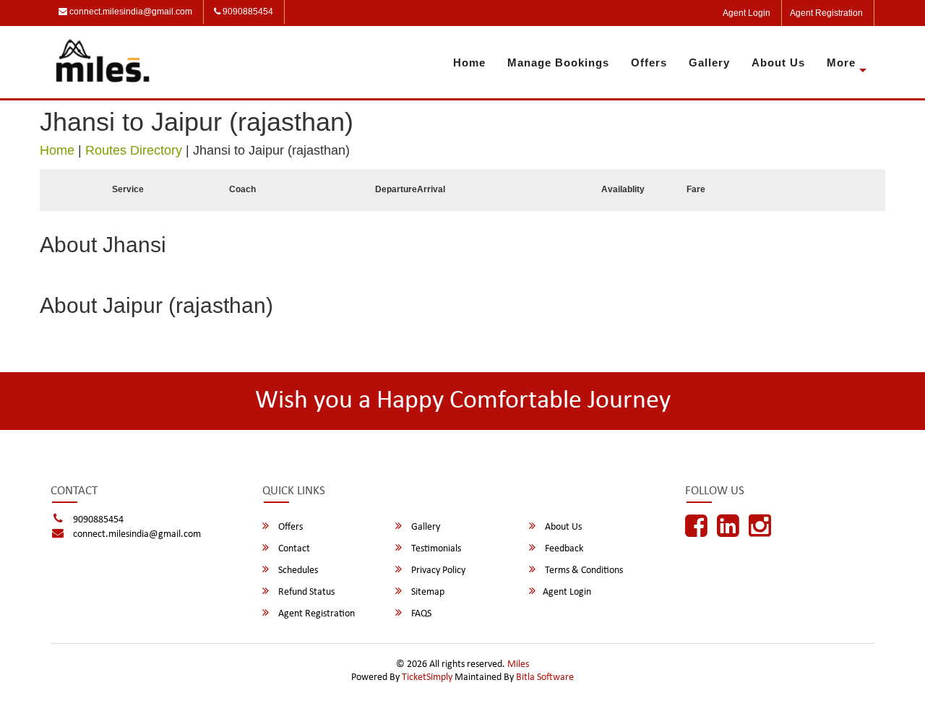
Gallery (709, 62)
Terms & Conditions (583, 570)
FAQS (420, 613)
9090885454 (246, 12)
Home (469, 62)
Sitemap (426, 592)
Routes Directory (133, 150)
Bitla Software (545, 677)
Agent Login (746, 13)
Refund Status (305, 592)
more (841, 62)
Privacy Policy (437, 570)
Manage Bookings (558, 62)
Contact (293, 548)
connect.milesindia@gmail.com (129, 12)
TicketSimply (427, 677)
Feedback (563, 548)
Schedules (297, 570)
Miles (518, 664)
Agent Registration (826, 13)
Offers (649, 62)
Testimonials (435, 548)
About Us (778, 62)
